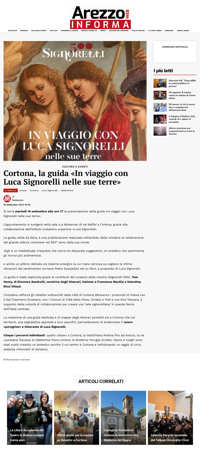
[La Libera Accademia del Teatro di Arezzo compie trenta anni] (29, 418)
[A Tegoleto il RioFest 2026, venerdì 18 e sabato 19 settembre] (160, 119)
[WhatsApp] (180, 54)
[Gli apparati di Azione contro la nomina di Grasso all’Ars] (160, 95)
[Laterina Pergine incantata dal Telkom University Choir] (170, 418)
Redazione (17, 200)
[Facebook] (160, 54)
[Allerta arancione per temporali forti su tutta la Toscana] (160, 131)
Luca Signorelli (50, 190)
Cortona (34, 190)
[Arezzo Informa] (100, 17)
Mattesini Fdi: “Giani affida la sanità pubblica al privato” (182, 83)
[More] (194, 54)
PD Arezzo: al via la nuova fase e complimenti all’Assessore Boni (182, 107)
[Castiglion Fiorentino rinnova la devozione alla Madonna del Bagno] (123, 418)
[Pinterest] (173, 54)
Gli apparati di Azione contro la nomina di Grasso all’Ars (182, 95)
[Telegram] (187, 54)
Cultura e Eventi (75, 166)
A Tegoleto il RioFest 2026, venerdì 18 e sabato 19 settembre (182, 119)
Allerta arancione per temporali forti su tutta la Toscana (182, 131)
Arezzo (23, 190)
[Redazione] (8, 198)
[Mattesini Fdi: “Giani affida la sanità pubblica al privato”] (160, 83)
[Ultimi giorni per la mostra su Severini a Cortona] (76, 418)
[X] (167, 54)
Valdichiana (67, 190)
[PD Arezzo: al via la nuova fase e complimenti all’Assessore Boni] (160, 107)
